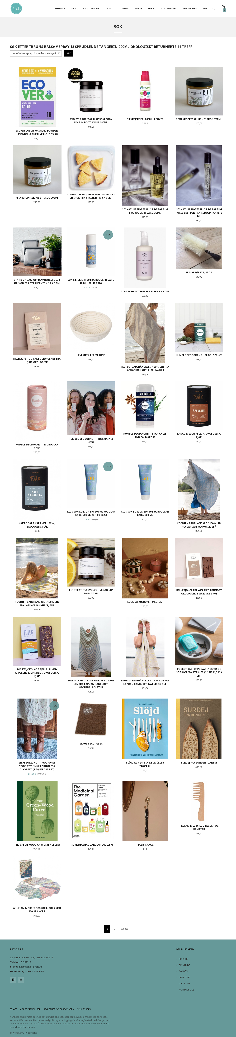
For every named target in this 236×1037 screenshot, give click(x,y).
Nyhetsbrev (84, 1009)
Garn (151, 8)
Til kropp (123, 8)
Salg (74, 8)
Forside (183, 958)
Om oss (183, 971)
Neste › (125, 928)
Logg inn (184, 983)
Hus (109, 8)
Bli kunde (184, 965)
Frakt (13, 1009)
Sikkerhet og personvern (59, 1009)
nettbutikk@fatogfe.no (31, 966)
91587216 (26, 962)
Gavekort (185, 977)
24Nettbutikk (30, 1032)
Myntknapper (169, 8)
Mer (205, 8)
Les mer (92, 1023)
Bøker (138, 8)
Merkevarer (190, 8)
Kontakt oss (186, 989)
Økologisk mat (92, 8)
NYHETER (60, 8)
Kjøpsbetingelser (30, 1009)
